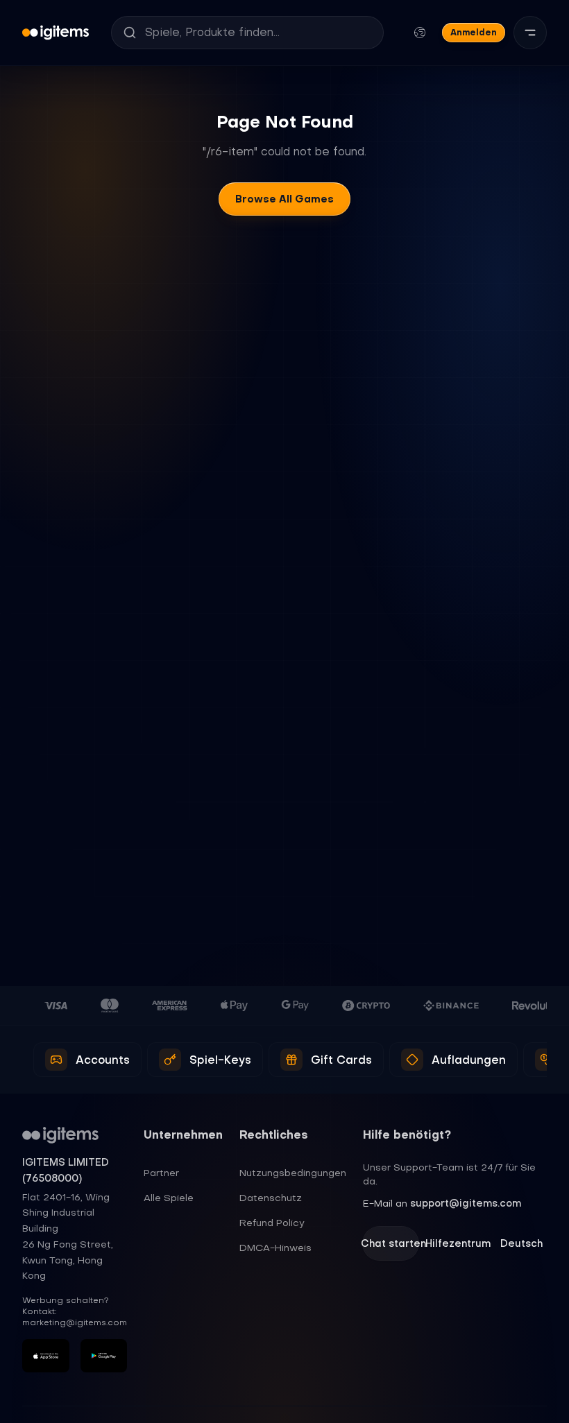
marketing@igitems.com (74, 1322)
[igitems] (55, 32)
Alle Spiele (169, 1197)
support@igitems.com (465, 1203)
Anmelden (473, 32)
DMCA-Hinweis (275, 1247)
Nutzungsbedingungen (292, 1172)
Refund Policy (272, 1222)
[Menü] (530, 32)
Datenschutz (270, 1197)
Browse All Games (284, 199)
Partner (161, 1172)
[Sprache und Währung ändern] (420, 32)
